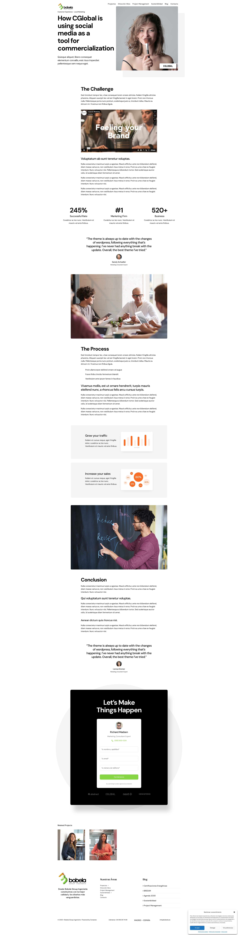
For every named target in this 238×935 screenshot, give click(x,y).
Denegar (212, 928)
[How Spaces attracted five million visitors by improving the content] (71, 844)
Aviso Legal (224, 931)
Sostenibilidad (150, 900)
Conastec (93, 920)
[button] (234, 912)
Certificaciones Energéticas (155, 886)
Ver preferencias (228, 928)
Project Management (153, 905)
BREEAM (147, 891)
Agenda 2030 (150, 895)
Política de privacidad (214, 931)
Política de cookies (203, 931)
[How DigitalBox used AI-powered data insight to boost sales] (103, 844)
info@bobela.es (165, 920)
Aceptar (197, 928)
